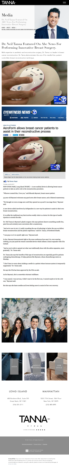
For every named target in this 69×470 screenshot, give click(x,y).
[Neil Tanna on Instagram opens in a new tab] (28, 426)
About (8, 27)
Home (3, 27)
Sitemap (45, 444)
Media (13, 27)
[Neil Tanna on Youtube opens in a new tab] (38, 426)
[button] (64, 2)
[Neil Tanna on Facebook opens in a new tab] (31, 426)
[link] (18, 393)
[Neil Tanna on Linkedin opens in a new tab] (41, 426)
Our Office (59, 366)
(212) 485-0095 (51, 404)
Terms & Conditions (27, 444)
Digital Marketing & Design (36, 450)
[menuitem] (28, 426)
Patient (37, 366)
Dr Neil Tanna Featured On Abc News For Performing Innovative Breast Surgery (25, 29)
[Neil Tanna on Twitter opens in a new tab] (34, 426)
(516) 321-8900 (12, 464)
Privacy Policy (37, 444)
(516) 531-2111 (18, 404)
